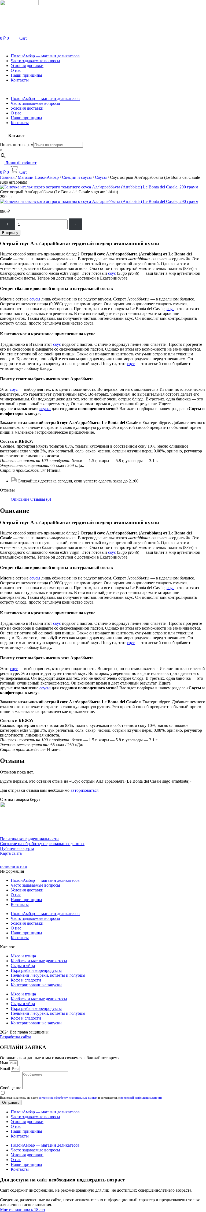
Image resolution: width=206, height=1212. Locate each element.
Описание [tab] (20, 499)
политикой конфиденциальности (141, 1097)
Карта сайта (11, 853)
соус (112, 273)
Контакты (20, 80)
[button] (103, 45)
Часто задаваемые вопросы (35, 60)
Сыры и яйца (23, 965)
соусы (35, 299)
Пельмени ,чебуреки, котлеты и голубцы (48, 975)
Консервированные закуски (36, 985)
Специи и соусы (77, 177)
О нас (16, 70)
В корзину (10, 233)
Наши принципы (26, 75)
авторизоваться (84, 790)
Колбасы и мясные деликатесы (39, 960)
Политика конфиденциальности (29, 838)
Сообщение (11, 1087)
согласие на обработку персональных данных (68, 1097)
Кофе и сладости (26, 980)
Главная (7, 177)
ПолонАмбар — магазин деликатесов (45, 56)
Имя (4, 1063)
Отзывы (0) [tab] (40, 499)
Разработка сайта (15, 1037)
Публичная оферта (17, 848)
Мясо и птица (23, 956)
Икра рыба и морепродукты (36, 970)
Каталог (16, 135)
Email (5, 1068)
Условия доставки (27, 65)
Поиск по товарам (16, 144)
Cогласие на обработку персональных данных (42, 843)
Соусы (101, 177)
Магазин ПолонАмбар (38, 177)
